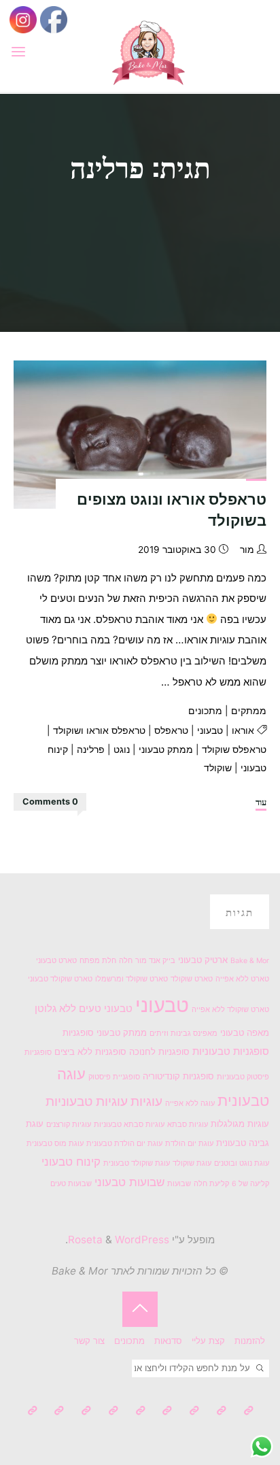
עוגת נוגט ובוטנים (241, 1163)
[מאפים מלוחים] (58, 1411)
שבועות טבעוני (129, 1182)
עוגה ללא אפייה (190, 1103)
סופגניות (78, 1032)
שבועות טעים (71, 1183)
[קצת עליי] (221, 1411)
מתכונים (205, 710)
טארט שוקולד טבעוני (60, 979)
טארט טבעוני (56, 960)
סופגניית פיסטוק (114, 1077)
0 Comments (50, 801)
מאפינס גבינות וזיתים (183, 1033)
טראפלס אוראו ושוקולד (99, 730)
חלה (126, 960)
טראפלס (171, 730)
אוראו (243, 730)
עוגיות (146, 1101)
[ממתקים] (86, 1411)
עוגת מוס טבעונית (55, 1143)
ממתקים (248, 710)
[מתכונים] (166, 1411)
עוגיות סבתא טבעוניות (129, 1124)
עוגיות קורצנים (68, 1124)
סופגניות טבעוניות (230, 1051)
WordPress (142, 1239)
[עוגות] (140, 1411)
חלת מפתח (98, 960)
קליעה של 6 (250, 1183)
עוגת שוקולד (192, 1163)
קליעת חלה (211, 1183)
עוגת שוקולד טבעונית (136, 1163)
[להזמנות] (248, 1411)
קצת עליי (208, 1341)
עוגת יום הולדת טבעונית (124, 1143)
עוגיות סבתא (187, 1124)
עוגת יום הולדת (189, 1143)
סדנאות (168, 1341)
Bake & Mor (249, 960)
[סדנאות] (194, 1411)
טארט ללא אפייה (242, 979)
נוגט (121, 749)
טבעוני (210, 730)
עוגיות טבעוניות (87, 1101)
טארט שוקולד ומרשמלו (131, 979)
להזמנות (249, 1341)
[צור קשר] (32, 1411)
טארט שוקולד (192, 979)
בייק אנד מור (155, 960)
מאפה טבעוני (244, 1032)
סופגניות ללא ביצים (90, 1051)
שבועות (179, 1183)
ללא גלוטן (55, 1008)
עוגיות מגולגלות (240, 1123)
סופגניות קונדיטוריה (178, 1076)
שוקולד (218, 767)
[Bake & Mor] (147, 51)
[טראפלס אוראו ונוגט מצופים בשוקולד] (140, 434)
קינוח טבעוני (71, 1161)
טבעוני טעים (106, 1008)
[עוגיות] (113, 1411)
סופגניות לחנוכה (159, 1051)
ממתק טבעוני (166, 749)
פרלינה (91, 749)
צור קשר (89, 1341)
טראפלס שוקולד (234, 749)
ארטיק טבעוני (203, 959)
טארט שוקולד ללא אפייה (230, 1009)
